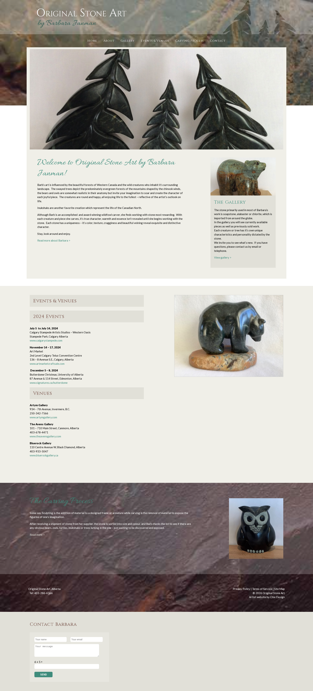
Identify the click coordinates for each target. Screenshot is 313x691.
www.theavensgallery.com (45, 436)
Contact (218, 41)
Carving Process (189, 41)
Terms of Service (262, 588)
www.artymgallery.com (43, 417)
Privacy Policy (241, 588)
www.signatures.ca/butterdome (49, 382)
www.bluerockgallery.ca (44, 455)
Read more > (37, 534)
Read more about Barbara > (53, 240)
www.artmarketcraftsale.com (47, 363)
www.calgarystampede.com (46, 340)
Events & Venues (155, 41)
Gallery (128, 41)
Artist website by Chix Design (267, 597)
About (108, 41)
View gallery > (222, 257)
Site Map (279, 588)
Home (92, 41)
